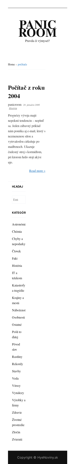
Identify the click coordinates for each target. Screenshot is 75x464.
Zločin (16, 432)
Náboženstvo (20, 310)
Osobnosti (18, 317)
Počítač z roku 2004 (26, 91)
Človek (16, 251)
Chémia (17, 231)
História (13, 108)
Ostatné (17, 324)
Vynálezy (18, 393)
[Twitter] (63, 4)
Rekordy (17, 364)
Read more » (37, 171)
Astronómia (19, 224)
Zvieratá (17, 439)
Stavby (16, 371)
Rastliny (17, 356)
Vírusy (16, 385)
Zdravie (17, 412)
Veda (15, 378)
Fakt (14, 258)
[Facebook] (56, 4)
